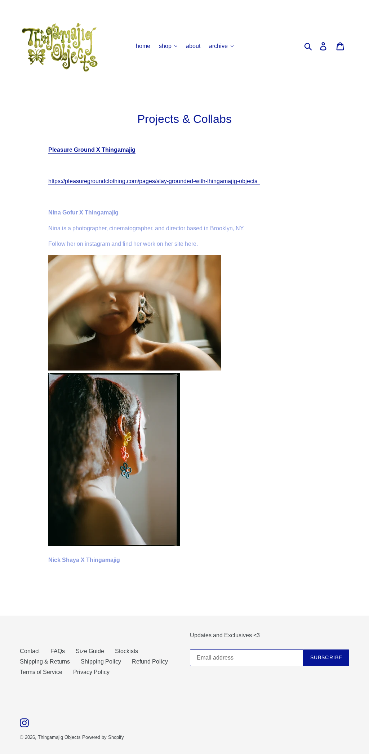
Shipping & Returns (45, 661)
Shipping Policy (101, 661)
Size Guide (90, 651)
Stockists (126, 651)
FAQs (57, 651)
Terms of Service (41, 672)
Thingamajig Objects (59, 737)
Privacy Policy (91, 672)
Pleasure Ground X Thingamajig (91, 150)
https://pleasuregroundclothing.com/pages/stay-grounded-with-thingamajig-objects (154, 181)
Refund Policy (150, 661)
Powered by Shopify (103, 737)
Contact (30, 651)
